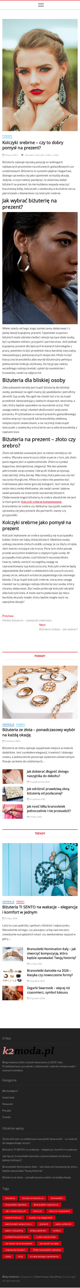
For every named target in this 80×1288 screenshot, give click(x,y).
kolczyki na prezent (59, 1210)
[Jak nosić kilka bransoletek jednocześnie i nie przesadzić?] (12, 811)
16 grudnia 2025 (37, 981)
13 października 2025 (39, 782)
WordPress (56, 1276)
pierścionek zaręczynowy (18, 1223)
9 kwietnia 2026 (12, 741)
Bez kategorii (10, 1090)
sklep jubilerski (38, 1230)
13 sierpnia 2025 (37, 799)
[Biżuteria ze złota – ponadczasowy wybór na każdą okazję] (39, 692)
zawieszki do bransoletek (18, 1243)
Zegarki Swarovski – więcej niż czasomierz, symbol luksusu (48, 990)
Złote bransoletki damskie (47, 1249)
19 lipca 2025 (35, 816)
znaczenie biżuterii (15, 1249)
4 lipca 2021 (11, 155)
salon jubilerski (63, 1223)
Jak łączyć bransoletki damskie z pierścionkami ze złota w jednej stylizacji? (36, 1158)
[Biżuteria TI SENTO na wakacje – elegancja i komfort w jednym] (39, 869)
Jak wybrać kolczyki (15, 1210)
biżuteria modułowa (32, 1198)
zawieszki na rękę (49, 1243)
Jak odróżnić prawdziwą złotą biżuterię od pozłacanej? (48, 791)
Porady (7, 135)
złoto (56, 155)
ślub (20, 1256)
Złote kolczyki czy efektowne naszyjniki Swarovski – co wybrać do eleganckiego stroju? (39, 1141)
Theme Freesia (41, 1276)
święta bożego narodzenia (44, 1256)
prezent (44, 1223)
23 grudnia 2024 (37, 998)
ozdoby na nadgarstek (40, 1217)
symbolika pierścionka (17, 1236)
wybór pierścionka (46, 1236)
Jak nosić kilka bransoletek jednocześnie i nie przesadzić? (49, 808)
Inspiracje (8, 724)
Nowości (7, 1104)
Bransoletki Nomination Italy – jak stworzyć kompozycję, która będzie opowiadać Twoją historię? (51, 953)
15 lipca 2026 (10, 918)
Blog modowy (10, 1276)
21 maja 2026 (35, 963)
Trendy (20, 901)
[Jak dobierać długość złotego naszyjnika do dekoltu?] (12, 776)
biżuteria (30, 155)
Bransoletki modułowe (46, 1204)
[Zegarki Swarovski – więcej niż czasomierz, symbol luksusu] (12, 993)
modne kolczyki (13, 1217)
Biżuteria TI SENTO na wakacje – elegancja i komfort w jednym (39, 1149)
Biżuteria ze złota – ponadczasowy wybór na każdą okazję (36, 1177)
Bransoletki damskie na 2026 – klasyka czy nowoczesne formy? (50, 972)
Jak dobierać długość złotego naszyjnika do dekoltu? (48, 773)
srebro (48, 155)
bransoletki (57, 1198)
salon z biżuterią (14, 1230)
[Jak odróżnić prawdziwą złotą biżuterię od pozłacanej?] (12, 794)
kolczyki (40, 155)
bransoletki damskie (16, 1204)
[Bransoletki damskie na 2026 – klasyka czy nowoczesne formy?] (12, 975)
